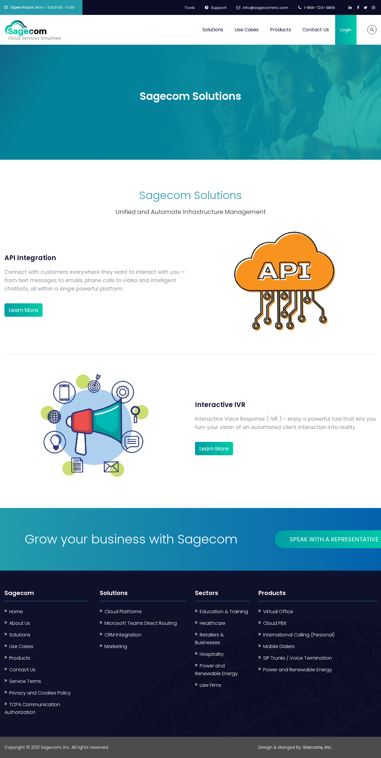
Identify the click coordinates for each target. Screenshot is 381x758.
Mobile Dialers (279, 646)
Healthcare (212, 623)
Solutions (212, 29)
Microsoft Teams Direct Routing (140, 623)
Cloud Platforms (123, 611)
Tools (190, 7)
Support (219, 7)
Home (16, 611)
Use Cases (247, 29)
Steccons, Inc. (317, 747)
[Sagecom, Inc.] (32, 30)
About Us (19, 623)
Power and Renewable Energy (297, 669)
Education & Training (224, 611)
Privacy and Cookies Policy (40, 692)
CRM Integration (122, 634)
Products (280, 29)
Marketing (115, 646)
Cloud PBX (274, 623)
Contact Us (315, 29)
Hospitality (212, 654)
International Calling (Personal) (299, 634)
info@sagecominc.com (265, 7)
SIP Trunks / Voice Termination (297, 658)
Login (346, 30)
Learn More (23, 310)
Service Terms (25, 681)
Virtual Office (278, 611)
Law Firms (210, 685)
